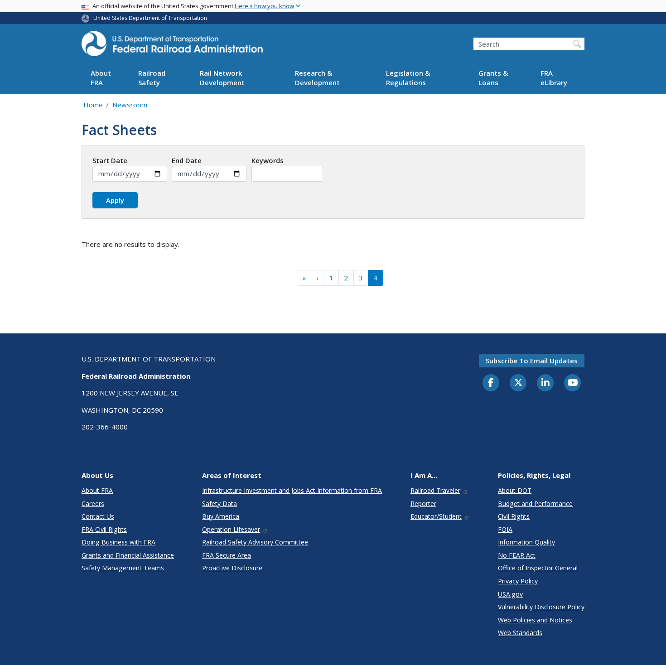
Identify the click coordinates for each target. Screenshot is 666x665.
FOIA (505, 529)
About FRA (101, 78)
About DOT (514, 490)
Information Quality (526, 542)
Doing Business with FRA (118, 542)
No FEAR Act (517, 555)
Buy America (220, 516)
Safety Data (219, 503)
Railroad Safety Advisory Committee (255, 542)
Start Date (109, 160)
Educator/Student (436, 516)
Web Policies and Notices (535, 620)
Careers (93, 503)
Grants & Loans (493, 78)
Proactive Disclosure (232, 568)
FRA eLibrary (554, 78)
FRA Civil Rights (104, 529)
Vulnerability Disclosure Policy (541, 606)
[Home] (172, 46)
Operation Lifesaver (231, 529)
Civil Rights (514, 516)
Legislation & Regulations (408, 78)
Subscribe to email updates (532, 360)
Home (93, 104)
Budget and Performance (535, 503)
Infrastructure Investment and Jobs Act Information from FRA (292, 490)
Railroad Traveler (435, 490)
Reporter (423, 503)
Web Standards (520, 632)
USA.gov (510, 594)
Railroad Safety (151, 78)
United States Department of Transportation (150, 18)
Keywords (267, 160)
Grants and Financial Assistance (128, 555)
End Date (187, 160)
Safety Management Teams (123, 568)
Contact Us (98, 516)
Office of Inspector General (538, 568)
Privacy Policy (518, 581)
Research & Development (317, 78)
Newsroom (129, 104)
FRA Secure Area (226, 555)
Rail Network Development (222, 78)
